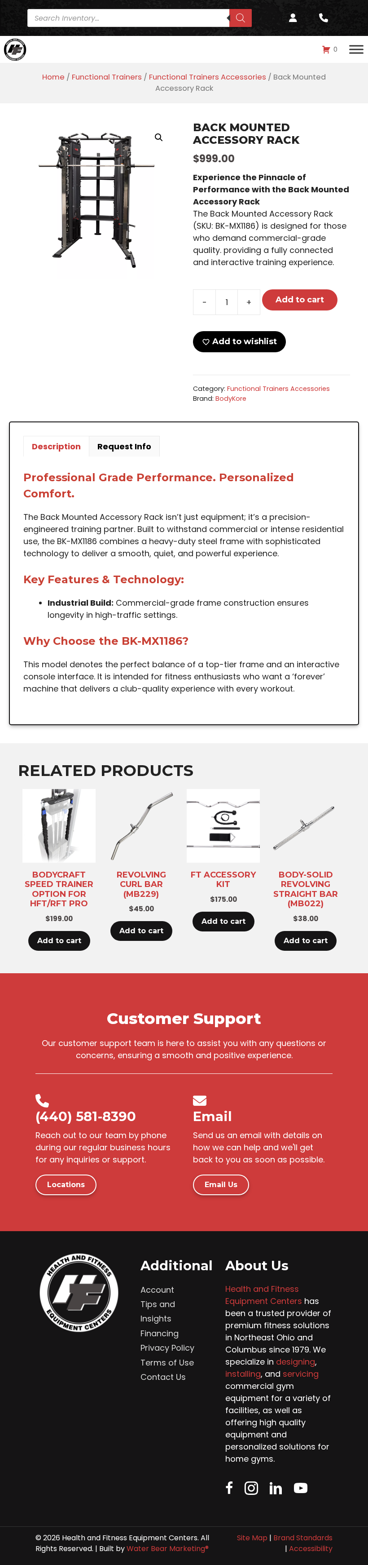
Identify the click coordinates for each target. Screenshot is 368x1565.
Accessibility (311, 1548)
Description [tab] (56, 446)
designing (295, 1361)
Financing (159, 1333)
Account (157, 1289)
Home (53, 77)
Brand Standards (303, 1538)
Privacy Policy (167, 1347)
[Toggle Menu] (356, 49)
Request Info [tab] (124, 446)
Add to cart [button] (59, 940)
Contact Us (163, 1377)
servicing (301, 1373)
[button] (159, 137)
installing (243, 1373)
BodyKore (230, 398)
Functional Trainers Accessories (207, 77)
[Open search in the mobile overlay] (142, 18)
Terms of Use (167, 1362)
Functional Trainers (107, 77)
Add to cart (300, 300)
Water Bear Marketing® (168, 1548)
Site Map (252, 1538)
